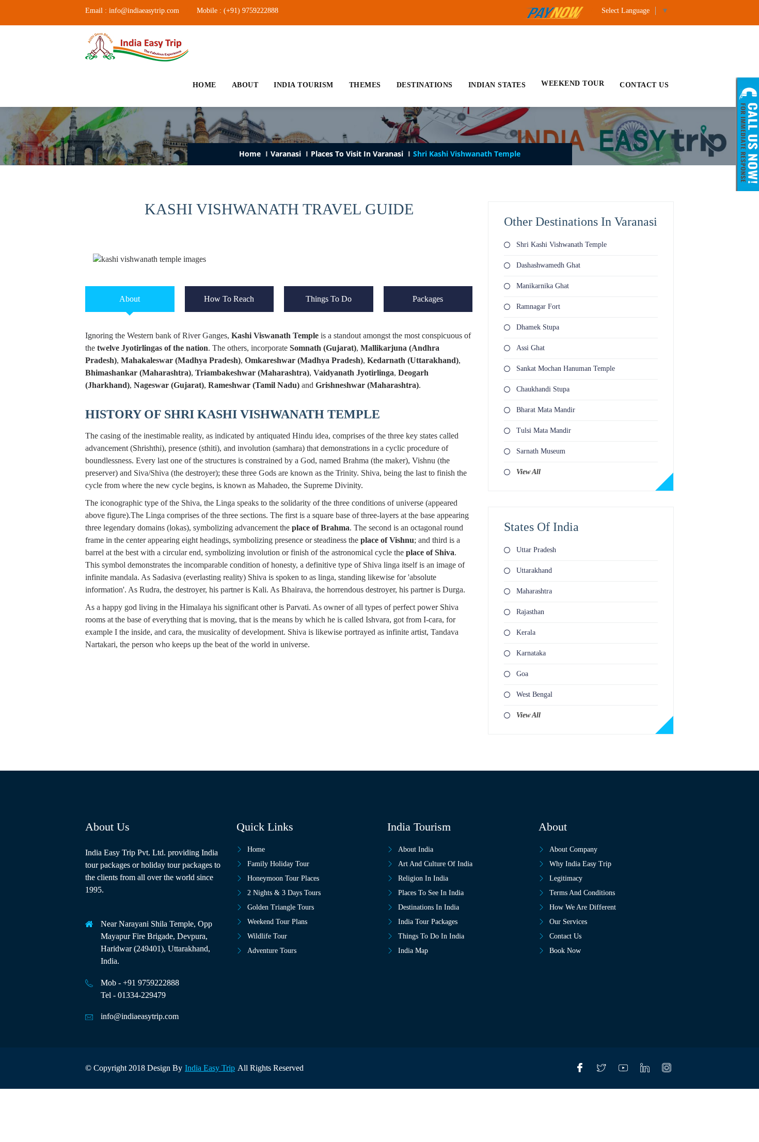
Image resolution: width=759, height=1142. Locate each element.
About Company (573, 849)
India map (413, 951)
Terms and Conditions (582, 893)
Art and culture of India (435, 864)
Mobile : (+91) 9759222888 (237, 10)
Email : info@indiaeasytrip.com (132, 10)
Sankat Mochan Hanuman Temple (565, 368)
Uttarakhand (534, 570)
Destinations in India (428, 907)
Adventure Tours (271, 951)
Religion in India (423, 878)
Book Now (565, 951)
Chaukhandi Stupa (543, 389)
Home (204, 85)
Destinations (425, 85)
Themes (365, 85)
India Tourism (304, 85)
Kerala (525, 632)
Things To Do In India (431, 936)
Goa (522, 674)
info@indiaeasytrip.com (140, 1016)
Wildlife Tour (267, 936)
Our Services (568, 922)
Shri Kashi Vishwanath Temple (561, 244)
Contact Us (565, 936)
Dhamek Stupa (537, 327)
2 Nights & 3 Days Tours (284, 893)
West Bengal (534, 694)
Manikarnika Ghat (542, 286)
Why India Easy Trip (580, 864)
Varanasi (286, 154)
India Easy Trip (210, 1067)
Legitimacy (565, 878)
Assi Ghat (530, 348)
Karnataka (531, 653)
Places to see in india (431, 893)
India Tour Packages (427, 922)
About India (415, 849)
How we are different (582, 907)
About (245, 85)
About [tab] (129, 298)
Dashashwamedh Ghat (548, 265)
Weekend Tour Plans (277, 922)
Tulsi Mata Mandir (543, 430)
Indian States (497, 85)
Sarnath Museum (540, 451)
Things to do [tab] (329, 298)
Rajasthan (530, 612)
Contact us (644, 85)
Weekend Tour (572, 83)
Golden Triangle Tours (280, 907)
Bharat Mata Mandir (545, 410)
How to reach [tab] (229, 298)
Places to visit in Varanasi (357, 154)
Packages (428, 298)
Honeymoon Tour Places (283, 878)
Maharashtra (534, 591)
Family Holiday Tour (278, 864)
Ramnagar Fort (538, 306)
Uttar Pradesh (536, 550)
